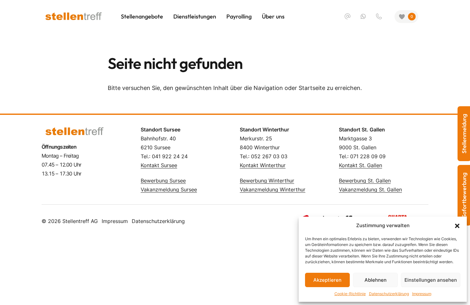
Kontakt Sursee (159, 165)
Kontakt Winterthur (263, 165)
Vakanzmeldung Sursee (169, 189)
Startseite (312, 88)
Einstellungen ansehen (430, 280)
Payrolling (239, 16)
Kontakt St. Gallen (360, 165)
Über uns (273, 16)
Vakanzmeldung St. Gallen (370, 189)
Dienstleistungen (194, 16)
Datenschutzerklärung (389, 293)
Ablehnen (375, 280)
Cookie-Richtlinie (350, 293)
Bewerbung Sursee (163, 180)
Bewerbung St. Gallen (365, 180)
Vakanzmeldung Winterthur (272, 189)
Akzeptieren (327, 280)
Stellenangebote (142, 16)
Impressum (421, 293)
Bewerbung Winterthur (267, 180)
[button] (457, 225)
